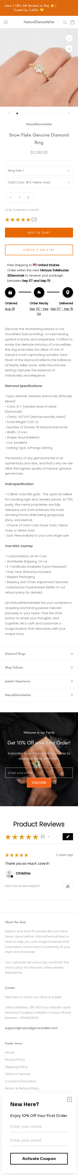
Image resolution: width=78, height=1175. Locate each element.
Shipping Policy (16, 1067)
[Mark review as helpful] (68, 886)
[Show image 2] (21, 113)
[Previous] (9, 113)
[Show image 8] (48, 113)
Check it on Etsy (39, 250)
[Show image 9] (52, 113)
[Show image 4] (30, 113)
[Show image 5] (35, 113)
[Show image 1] (17, 113)
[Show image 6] (39, 113)
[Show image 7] (43, 113)
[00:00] (39, 67)
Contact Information (20, 1081)
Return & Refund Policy (22, 1088)
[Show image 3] (26, 113)
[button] (48, 836)
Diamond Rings (15, 653)
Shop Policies (14, 667)
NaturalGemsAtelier (18, 695)
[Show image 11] (61, 113)
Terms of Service (17, 1074)
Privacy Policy (15, 1059)
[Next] (68, 113)
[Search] (65, 22)
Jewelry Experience (17, 681)
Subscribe (39, 783)
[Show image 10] (56, 113)
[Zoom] (69, 38)
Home (9, 1052)
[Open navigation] (6, 22)
